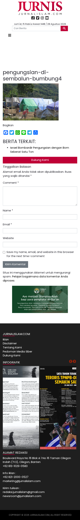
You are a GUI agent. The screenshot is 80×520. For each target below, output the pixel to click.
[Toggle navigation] (10, 35)
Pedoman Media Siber (17, 351)
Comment (11, 183)
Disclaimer (10, 343)
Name (8, 210)
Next (74, 361)
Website (8, 238)
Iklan (6, 339)
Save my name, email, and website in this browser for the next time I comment (40, 254)
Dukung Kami (40, 160)
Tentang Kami (12, 347)
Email (7, 224)
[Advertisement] (40, 53)
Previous (71, 361)
